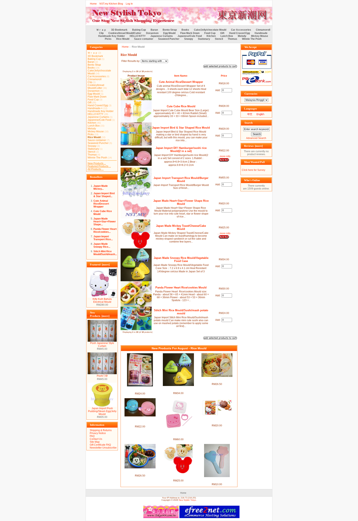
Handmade (261, 33)
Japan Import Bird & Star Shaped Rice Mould (181, 127)
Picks (108, 38)
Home (93, 3)
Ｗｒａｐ (101, 29)
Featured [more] (100, 264)
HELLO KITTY (138, 36)
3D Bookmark (119, 29)
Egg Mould (169, 33)
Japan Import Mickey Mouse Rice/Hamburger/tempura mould (140, 471)
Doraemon (152, 33)
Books (185, 29)
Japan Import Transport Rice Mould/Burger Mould (181, 179)
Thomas (232, 38)
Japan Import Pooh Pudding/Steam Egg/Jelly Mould (102, 411)
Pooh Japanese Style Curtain (102, 344)
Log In (129, 3)
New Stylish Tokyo (187, 500)
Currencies (250, 93)
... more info (223, 156)
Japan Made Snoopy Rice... (101, 245)
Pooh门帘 (102, 375)
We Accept (250, 47)
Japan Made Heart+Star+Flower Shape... (104, 221)
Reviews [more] (253, 145)
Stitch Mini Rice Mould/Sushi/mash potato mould (181, 312)
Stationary (204, 38)
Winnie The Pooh (251, 38)
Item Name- (181, 75)
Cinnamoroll (263, 29)
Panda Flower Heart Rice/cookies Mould (181, 287)
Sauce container (143, 38)
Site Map (95, 441)
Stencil (219, 38)
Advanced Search (256, 138)
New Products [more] (99, 314)
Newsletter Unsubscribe (103, 447)
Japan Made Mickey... (100, 187)
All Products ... (96, 169)
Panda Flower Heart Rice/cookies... (105, 230)
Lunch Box (226, 36)
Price (224, 75)
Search (248, 122)
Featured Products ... (99, 166)
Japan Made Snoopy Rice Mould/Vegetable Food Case (181, 259)
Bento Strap (170, 29)
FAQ (92, 436)
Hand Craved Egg (239, 33)
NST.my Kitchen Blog (111, 3)
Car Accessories (241, 29)
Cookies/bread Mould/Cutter (124, 33)
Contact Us (96, 439)
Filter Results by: (130, 61)
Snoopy (188, 38)
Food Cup (209, 33)
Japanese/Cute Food (190, 36)
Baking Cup (139, 29)
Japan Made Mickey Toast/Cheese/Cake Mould (181, 227)
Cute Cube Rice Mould (181, 106)
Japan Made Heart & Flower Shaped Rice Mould (217, 480)
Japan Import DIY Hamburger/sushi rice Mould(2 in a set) (181, 149)
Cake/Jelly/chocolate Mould (210, 29)
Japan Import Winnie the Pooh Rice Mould (216, 380)
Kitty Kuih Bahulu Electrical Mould (102, 300)
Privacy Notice (98, 433)
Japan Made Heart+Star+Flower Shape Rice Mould (181, 202)
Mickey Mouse (259, 36)
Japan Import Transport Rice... (103, 238)
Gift (222, 33)
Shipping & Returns (101, 430)
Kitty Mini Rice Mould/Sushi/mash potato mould (140, 389)
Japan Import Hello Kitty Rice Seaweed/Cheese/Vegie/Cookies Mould (178, 433)
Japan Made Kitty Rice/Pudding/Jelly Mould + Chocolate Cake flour (217, 419)
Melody (242, 36)
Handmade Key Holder (111, 36)
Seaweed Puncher (168, 38)
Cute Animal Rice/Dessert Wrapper (101, 203)
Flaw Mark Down (190, 33)
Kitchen (211, 36)
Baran (154, 29)
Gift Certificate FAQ (100, 444)
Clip (101, 33)
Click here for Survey (253, 170)
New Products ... (97, 163)
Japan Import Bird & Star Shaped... (104, 195)
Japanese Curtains (161, 36)
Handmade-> (95, 108)
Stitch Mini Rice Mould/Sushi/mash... (105, 253)
